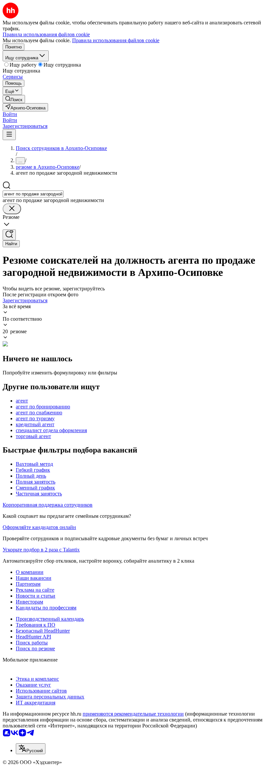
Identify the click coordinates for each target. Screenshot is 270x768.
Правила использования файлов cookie (115, 40)
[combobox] (33, 194)
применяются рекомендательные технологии (133, 714)
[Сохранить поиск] (9, 234)
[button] (10, 114)
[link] (14, 99)
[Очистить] (12, 208)
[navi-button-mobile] (9, 134)
